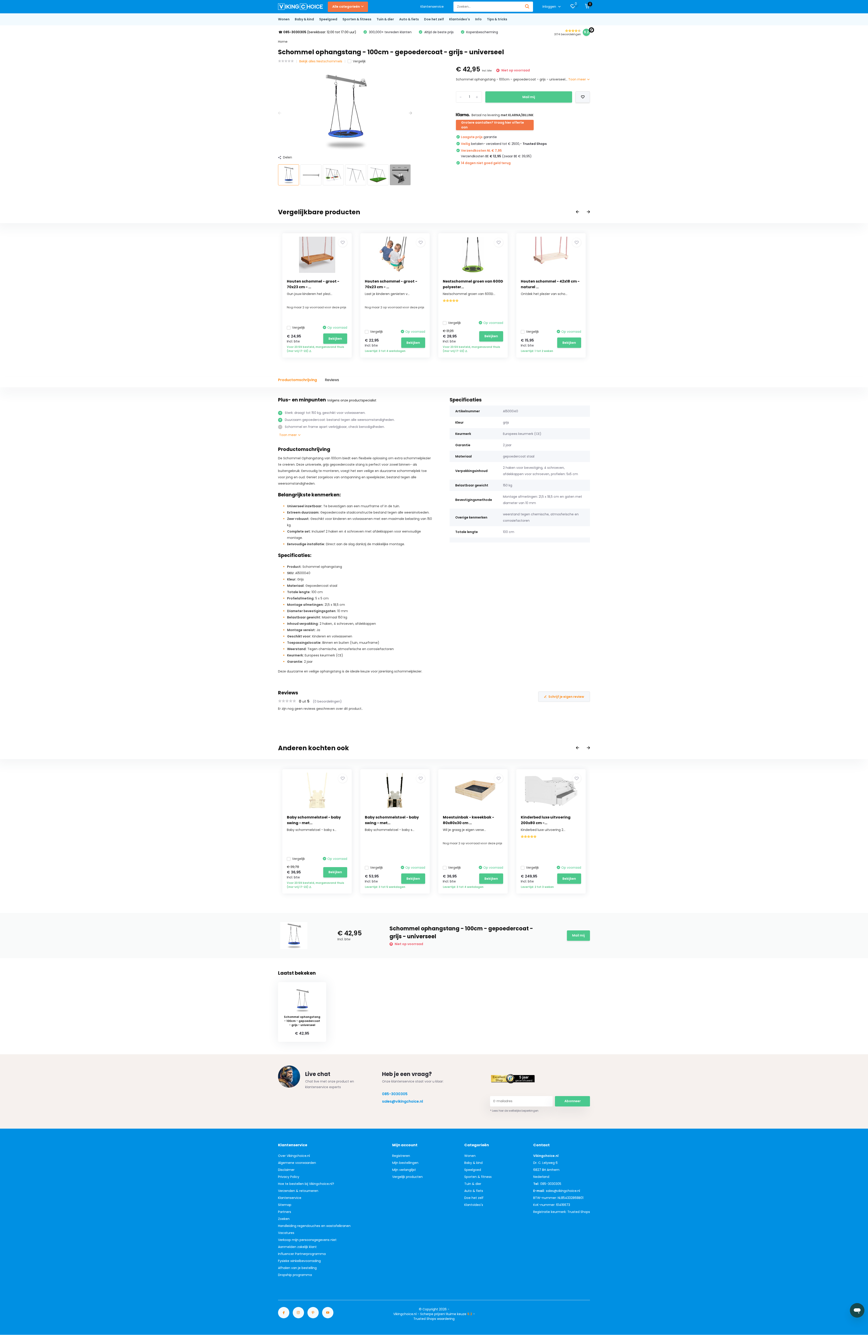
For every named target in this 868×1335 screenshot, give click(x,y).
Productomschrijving (297, 379)
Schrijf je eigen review (566, 696)
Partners (284, 1212)
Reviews (332, 379)
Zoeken (284, 1219)
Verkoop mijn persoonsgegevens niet (307, 1240)
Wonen (284, 19)
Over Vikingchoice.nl (294, 1155)
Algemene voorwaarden (297, 1162)
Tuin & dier (385, 19)
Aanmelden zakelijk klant (297, 1247)
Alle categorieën (346, 6)
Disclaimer (286, 1170)
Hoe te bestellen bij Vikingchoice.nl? (306, 1184)
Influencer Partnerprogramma (302, 1254)
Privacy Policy (288, 1177)
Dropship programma (295, 1275)
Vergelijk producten (407, 1177)
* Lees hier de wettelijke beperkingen (514, 1111)
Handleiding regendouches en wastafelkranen (314, 1226)
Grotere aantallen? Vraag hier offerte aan (492, 125)
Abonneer (572, 1101)
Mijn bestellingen (405, 1162)
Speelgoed (328, 19)
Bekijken (335, 338)
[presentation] (279, 113)
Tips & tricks (497, 19)
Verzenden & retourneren (298, 1191)
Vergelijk (359, 61)
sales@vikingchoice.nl (402, 1101)
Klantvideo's (459, 19)
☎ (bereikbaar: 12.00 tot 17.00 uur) (317, 32)
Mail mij (528, 97)
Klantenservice (432, 6)
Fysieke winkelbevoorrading (299, 1261)
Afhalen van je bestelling (297, 1268)
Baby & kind (304, 19)
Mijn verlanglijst (404, 1170)
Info (478, 19)
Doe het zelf (434, 19)
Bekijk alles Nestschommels (320, 61)
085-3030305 (395, 1094)
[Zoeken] (527, 7)
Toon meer (577, 79)
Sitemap (284, 1205)
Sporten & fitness (356, 19)
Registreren (401, 1155)
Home (283, 41)
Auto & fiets (409, 19)
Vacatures (286, 1233)
